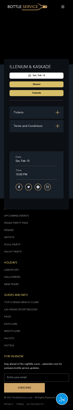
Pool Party (12, 244)
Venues (9, 230)
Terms (20, 404)
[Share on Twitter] (28, 187)
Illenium (36, 84)
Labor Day (11, 270)
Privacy (8, 404)
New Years (11, 284)
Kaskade (36, 93)
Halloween (12, 277)
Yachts (9, 338)
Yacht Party (13, 252)
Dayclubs (10, 324)
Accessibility (35, 404)
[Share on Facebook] (19, 187)
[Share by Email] (47, 187)
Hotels (9, 345)
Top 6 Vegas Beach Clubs (21, 302)
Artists (9, 237)
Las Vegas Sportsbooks (20, 309)
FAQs (7, 317)
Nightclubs (12, 331)
